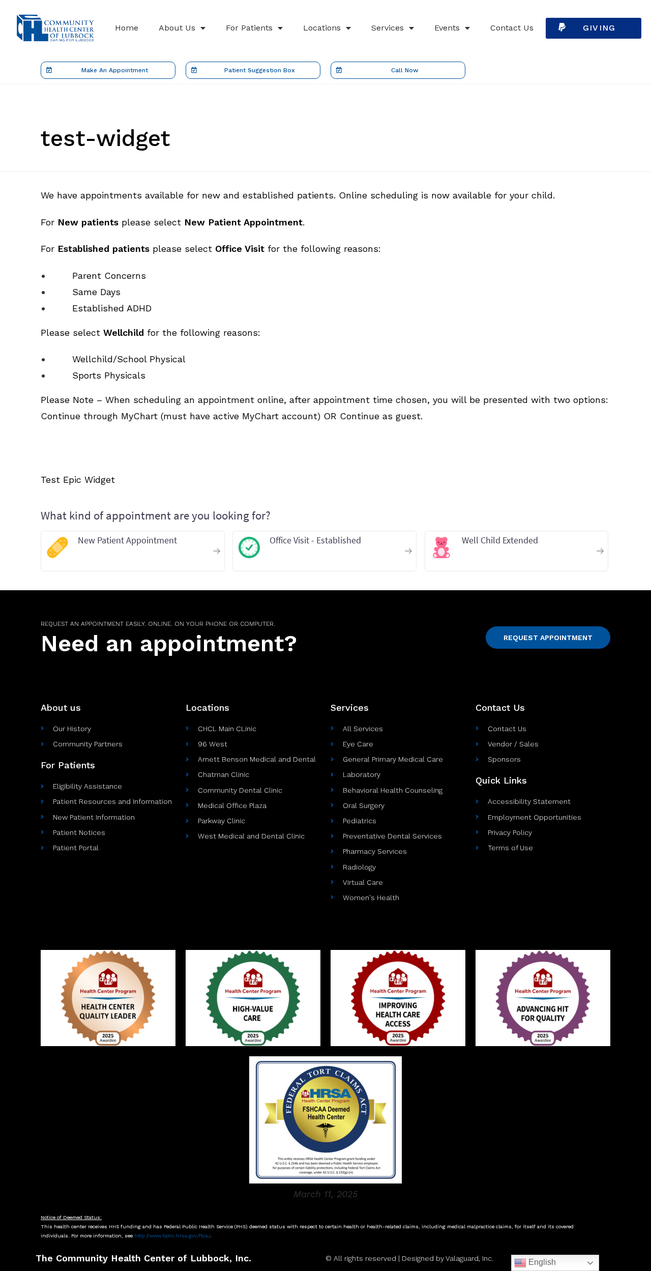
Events (447, 28)
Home (126, 28)
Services (387, 28)
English (541, 1262)
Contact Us (512, 28)
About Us (177, 28)
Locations (322, 28)
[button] (593, 28)
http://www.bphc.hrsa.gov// (172, 1235)
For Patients (249, 28)
